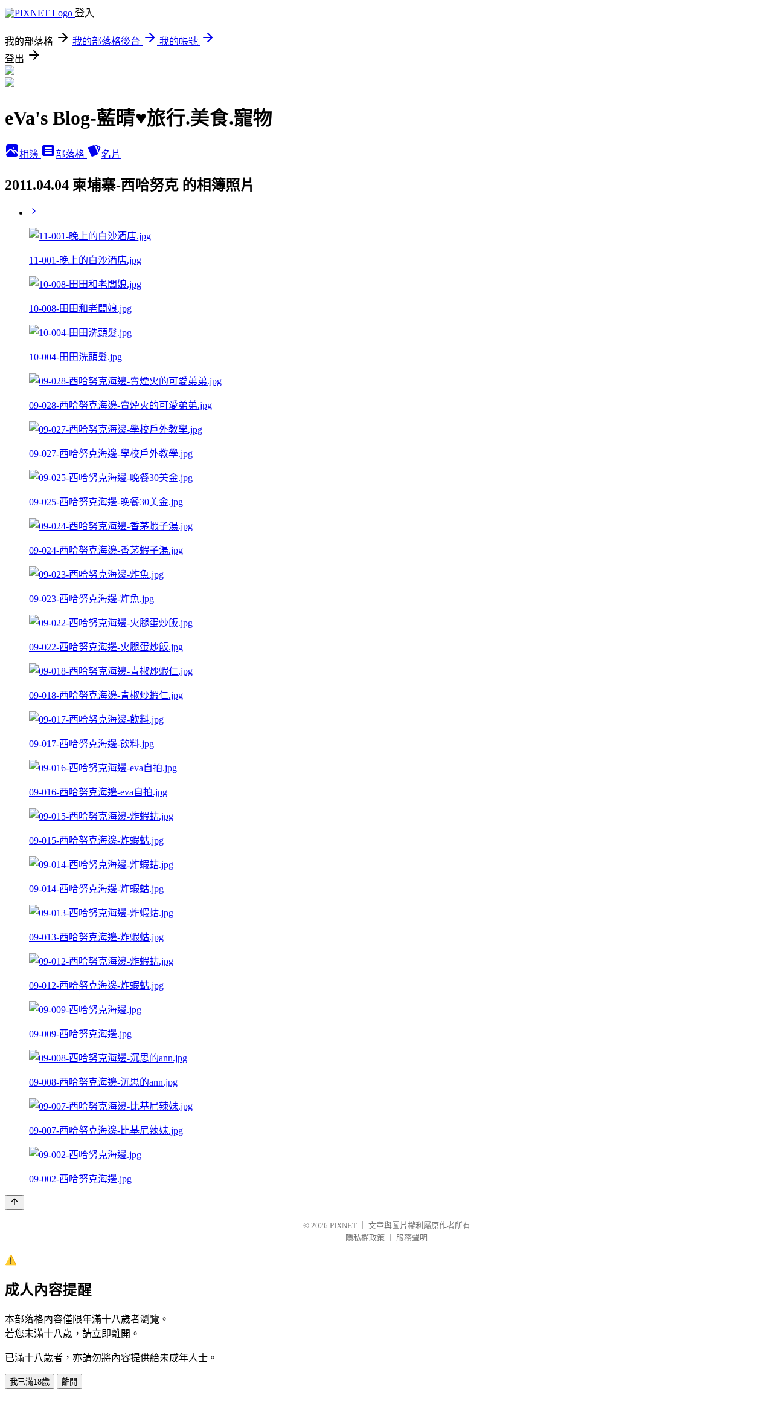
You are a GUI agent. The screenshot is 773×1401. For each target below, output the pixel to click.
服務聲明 (412, 1237)
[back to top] (14, 1202)
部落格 (71, 154)
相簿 (30, 154)
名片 (111, 154)
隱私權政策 (365, 1237)
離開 (69, 1381)
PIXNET (343, 1225)
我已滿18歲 (30, 1381)
